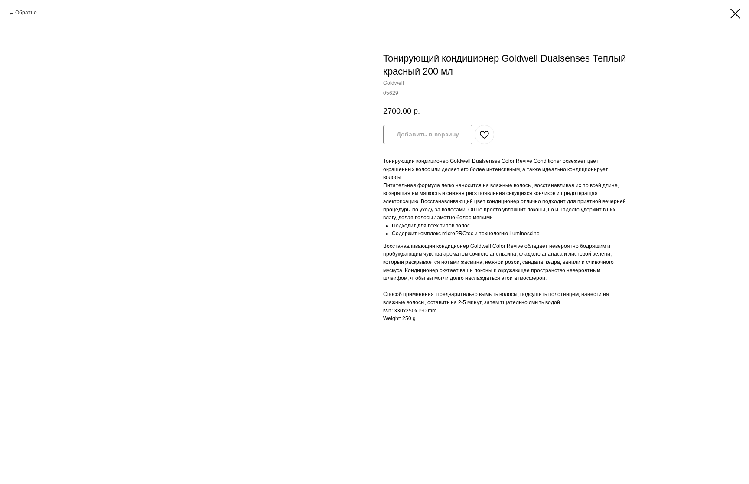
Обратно (26, 13)
